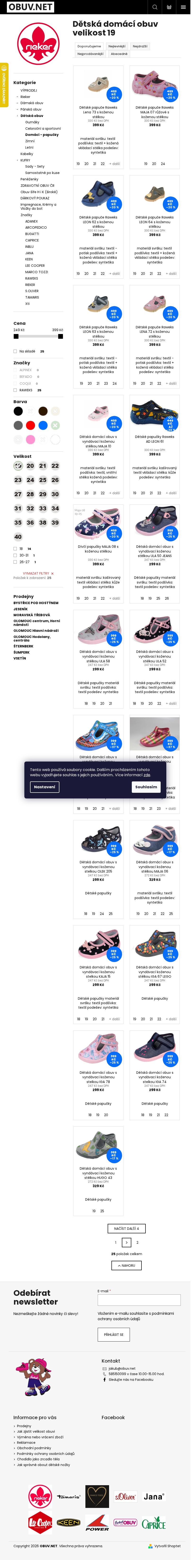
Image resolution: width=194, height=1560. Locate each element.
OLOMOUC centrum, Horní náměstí (36, 623)
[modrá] (43, 425)
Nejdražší (140, 46)
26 (167, 598)
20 (86, 163)
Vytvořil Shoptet (167, 1546)
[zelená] (55, 425)
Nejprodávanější (90, 54)
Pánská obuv (31, 109)
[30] (55, 494)
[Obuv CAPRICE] (154, 1522)
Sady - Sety (34, 166)
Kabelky (27, 154)
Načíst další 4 (126, 1228)
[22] (55, 466)
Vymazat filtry (36, 573)
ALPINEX (29, 370)
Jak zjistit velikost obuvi (36, 1431)
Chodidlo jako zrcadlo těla (38, 1459)
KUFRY (25, 160)
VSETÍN (19, 658)
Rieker (25, 96)
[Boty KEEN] (68, 1522)
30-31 (27, 555)
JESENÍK (20, 609)
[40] (18, 537)
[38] (43, 522)
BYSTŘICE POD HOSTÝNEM (35, 603)
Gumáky (32, 122)
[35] (18, 522)
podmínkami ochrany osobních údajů (136, 1316)
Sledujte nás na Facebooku (131, 1379)
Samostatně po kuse (42, 172)
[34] (55, 508)
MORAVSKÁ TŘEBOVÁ (31, 615)
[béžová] (55, 411)
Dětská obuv (32, 115)
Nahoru (128, 1265)
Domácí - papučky (42, 134)
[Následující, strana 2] (126, 1242)
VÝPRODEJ (29, 90)
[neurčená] (43, 439)
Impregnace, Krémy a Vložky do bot (38, 206)
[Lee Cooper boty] (40, 1522)
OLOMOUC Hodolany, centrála (32, 638)
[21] (43, 466)
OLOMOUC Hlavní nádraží (36, 631)
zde (147, 775)
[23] (18, 480)
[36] (30, 522)
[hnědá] (43, 411)
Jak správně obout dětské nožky (43, 1464)
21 (94, 163)
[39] (55, 522)
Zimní (30, 141)
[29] (43, 494)
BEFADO (29, 376)
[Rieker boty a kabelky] (40, 1496)
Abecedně (119, 54)
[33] (43, 508)
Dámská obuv (32, 103)
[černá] (18, 411)
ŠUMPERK (21, 652)
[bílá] (30, 411)
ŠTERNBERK (23, 646)
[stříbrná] (18, 439)
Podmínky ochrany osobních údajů (46, 1453)
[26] (55, 480)
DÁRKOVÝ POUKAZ (35, 198)
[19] (18, 466)
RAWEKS (30, 390)
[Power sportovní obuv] (97, 1522)
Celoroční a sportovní (43, 128)
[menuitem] (38, 221)
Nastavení (44, 787)
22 (103, 163)
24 (163, 163)
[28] (30, 494)
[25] (43, 480)
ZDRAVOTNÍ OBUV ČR (37, 185)
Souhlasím (146, 787)
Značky (26, 215)
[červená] (30, 425)
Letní (29, 147)
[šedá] (18, 425)
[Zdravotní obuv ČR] (125, 1522)
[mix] (55, 439)
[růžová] (30, 439)
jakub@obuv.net (122, 1368)
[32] (30, 508)
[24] (30, 480)
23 (106, 383)
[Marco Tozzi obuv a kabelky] (97, 1496)
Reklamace (26, 1442)
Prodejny (24, 1426)
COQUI (29, 383)
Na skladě (32, 351)
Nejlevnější (117, 46)
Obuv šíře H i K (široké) (39, 192)
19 (78, 163)
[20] (30, 466)
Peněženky (29, 179)
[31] (18, 508)
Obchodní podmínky (34, 1448)
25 (158, 598)
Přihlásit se (113, 1334)
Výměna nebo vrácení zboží (40, 1437)
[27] (18, 494)
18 (25, 548)
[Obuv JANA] (154, 1496)
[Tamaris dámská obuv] (69, 1496)
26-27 (28, 562)
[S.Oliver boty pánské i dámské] (125, 1496)
